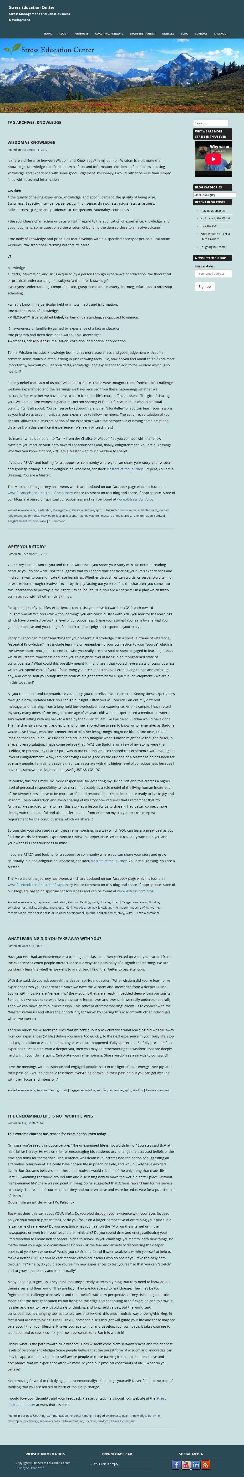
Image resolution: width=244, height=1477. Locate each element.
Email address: (204, 266)
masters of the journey (116, 515)
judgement (15, 515)
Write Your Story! (27, 546)
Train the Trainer (142, 33)
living (156, 1415)
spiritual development (69, 913)
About (63, 33)
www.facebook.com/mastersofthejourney (40, 493)
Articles (168, 33)
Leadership (43, 510)
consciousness (17, 907)
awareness (27, 510)
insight (126, 1415)
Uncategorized (109, 902)
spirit (99, 510)
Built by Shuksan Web (30, 1468)
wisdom (33, 521)
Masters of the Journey (125, 469)
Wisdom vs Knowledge (31, 142)
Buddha (154, 902)
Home (48, 33)
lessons (71, 515)
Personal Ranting (83, 510)
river (30, 913)
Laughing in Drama (213, 247)
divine (32, 907)
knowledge (48, 515)
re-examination (142, 515)
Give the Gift (208, 226)
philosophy (15, 1421)
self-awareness (50, 1421)
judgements (31, 515)
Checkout (221, 33)
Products (81, 33)
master (82, 515)
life (116, 907)
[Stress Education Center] (122, 111)
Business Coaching (33, 1415)
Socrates (91, 1421)
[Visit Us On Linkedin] (196, 1469)
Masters (94, 515)
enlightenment (147, 510)
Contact (201, 33)
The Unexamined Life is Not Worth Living (50, 1116)
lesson (60, 515)
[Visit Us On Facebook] (176, 1469)
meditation (59, 902)
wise (43, 521)
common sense (126, 510)
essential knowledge (71, 907)
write (129, 913)
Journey (164, 510)
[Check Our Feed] (205, 1469)
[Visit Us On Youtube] (186, 1469)
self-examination (72, 1421)
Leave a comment (147, 913)
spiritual (48, 913)
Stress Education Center (31, 7)
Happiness (43, 902)
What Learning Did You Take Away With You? (54, 938)
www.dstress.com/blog (135, 499)
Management (62, 510)
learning (102, 1090)
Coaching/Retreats (109, 33)
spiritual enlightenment (101, 913)
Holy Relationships (212, 210)
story (121, 913)
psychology (30, 1421)
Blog (184, 33)
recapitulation (17, 913)
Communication (57, 1415)
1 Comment (57, 521)
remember (116, 1090)
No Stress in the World (215, 218)
